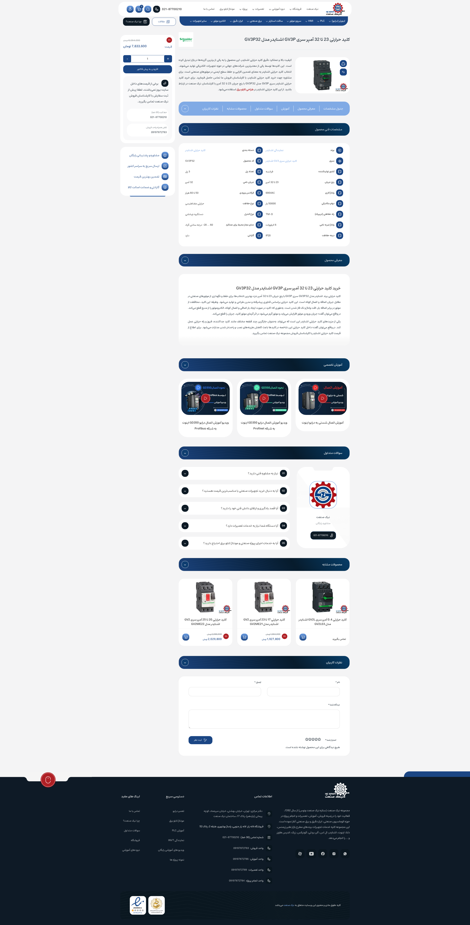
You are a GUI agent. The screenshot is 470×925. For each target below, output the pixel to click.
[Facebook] (322, 853)
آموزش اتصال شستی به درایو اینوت (323, 422)
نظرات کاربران (210, 108)
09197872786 (241, 859)
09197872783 (159, 132)
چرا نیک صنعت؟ (131, 821)
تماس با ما (208, 9)
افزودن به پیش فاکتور (147, 69)
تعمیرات (259, 9)
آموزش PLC (178, 830)
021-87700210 (158, 117)
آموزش (285, 108)
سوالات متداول (264, 108)
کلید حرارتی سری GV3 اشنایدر (281, 161)
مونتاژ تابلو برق (227, 9)
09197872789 (239, 870)
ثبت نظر (198, 740)
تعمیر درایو (178, 811)
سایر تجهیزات (200, 21)
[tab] (329, 109)
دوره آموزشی (278, 9)
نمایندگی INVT (176, 840)
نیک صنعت (312, 9)
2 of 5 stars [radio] (316, 739)
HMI (310, 21)
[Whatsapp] (345, 853)
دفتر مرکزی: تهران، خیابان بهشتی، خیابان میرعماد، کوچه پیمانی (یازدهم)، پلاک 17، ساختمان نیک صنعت (233, 813)
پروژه (244, 9)
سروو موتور (295, 21)
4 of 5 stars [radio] (310, 739)
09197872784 (237, 881)
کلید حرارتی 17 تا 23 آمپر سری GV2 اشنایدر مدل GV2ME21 (264, 621)
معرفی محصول (306, 108)
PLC (322, 21)
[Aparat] (300, 853)
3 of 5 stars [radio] (313, 739)
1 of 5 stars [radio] (319, 739)
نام (337, 682)
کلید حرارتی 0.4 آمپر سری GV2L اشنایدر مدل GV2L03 (323, 621)
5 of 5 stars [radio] (307, 739)
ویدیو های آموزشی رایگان (171, 850)
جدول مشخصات (333, 108)
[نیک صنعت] (335, 9)
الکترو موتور (220, 21)
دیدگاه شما (334, 705)
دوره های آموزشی (131, 850)
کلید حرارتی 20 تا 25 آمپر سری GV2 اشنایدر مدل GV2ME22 (206, 621)
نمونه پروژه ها (177, 860)
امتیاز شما (330, 740)
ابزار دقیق (238, 21)
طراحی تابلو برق (245, 89)
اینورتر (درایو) (338, 21)
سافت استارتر (276, 21)
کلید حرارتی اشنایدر (195, 150)
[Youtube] (311, 853)
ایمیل (257, 682)
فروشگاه (296, 9)
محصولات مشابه (237, 108)
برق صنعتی (256, 21)
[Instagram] (334, 853)
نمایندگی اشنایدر (274, 150)
